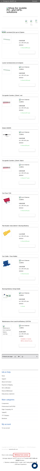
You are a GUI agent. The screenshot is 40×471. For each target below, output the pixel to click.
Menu (4, 20)
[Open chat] (35, 466)
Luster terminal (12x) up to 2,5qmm (13, 32)
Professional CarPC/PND (8, 406)
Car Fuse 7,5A (6, 193)
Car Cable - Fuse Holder (9, 256)
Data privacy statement (8, 394)
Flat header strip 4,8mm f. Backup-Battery (15, 226)
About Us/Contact (6, 382)
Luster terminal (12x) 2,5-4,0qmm (12, 63)
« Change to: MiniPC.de (8, 1)
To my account (6, 428)
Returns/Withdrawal (7, 391)
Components (5, 403)
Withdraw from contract (21, 455)
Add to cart (26, 52)
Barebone (4, 418)
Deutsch (34, 1)
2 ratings (21, 69)
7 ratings (21, 327)
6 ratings (21, 295)
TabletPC (4, 412)
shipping (21, 44)
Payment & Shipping (7, 385)
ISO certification (6, 388)
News (3, 376)
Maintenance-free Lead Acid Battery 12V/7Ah (16, 321)
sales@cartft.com (13, 449)
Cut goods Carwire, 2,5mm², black (13, 160)
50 (22, 356)
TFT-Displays (5, 415)
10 (15, 356)
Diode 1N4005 (6, 128)
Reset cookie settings (7, 455)
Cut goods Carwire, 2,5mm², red (12, 95)
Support (4, 379)
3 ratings (21, 134)
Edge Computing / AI (7, 409)
